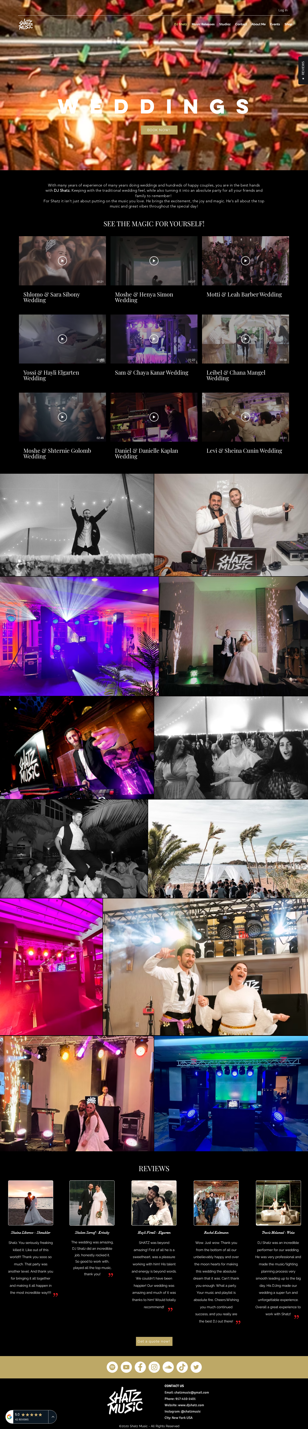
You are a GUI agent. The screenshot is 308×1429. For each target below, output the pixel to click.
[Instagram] (154, 1367)
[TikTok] (182, 1367)
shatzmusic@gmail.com (191, 1392)
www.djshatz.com (191, 1405)
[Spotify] (112, 1367)
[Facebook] (140, 1367)
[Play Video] (62, 260)
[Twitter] (196, 1367)
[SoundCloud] (168, 1367)
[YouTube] (126, 1367)
